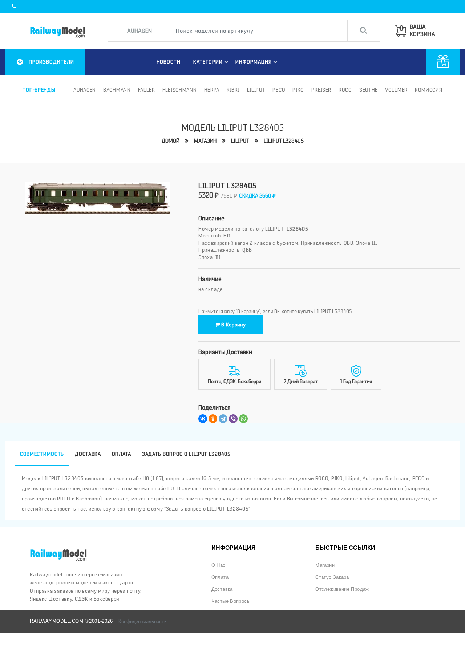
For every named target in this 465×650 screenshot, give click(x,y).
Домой (170, 141)
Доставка (222, 589)
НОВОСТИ (169, 62)
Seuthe (368, 90)
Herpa (212, 90)
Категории (208, 62)
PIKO (298, 90)
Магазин (205, 141)
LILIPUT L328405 (284, 141)
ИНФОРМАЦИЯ (253, 62)
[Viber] (233, 418)
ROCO (345, 90)
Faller (146, 90)
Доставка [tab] (88, 454)
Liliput (256, 90)
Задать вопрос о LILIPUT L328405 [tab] (186, 454)
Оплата (220, 577)
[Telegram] (223, 418)
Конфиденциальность (142, 621)
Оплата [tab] (121, 454)
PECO (278, 90)
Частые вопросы (231, 601)
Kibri (233, 90)
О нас (218, 565)
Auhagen (84, 90)
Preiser (321, 90)
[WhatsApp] (243, 418)
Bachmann (117, 90)
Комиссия (428, 90)
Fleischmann (179, 90)
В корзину (233, 325)
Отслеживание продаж (342, 589)
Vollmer (396, 90)
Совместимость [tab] (42, 454)
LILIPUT (240, 141)
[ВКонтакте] (202, 418)
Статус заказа (332, 577)
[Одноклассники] (213, 418)
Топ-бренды (39, 90)
